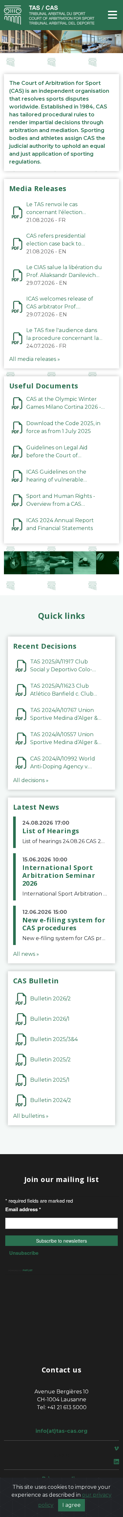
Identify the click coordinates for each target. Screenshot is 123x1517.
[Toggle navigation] (112, 15)
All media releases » (34, 359)
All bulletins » (31, 1116)
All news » (26, 954)
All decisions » (31, 780)
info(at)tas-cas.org (61, 1431)
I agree (71, 1505)
